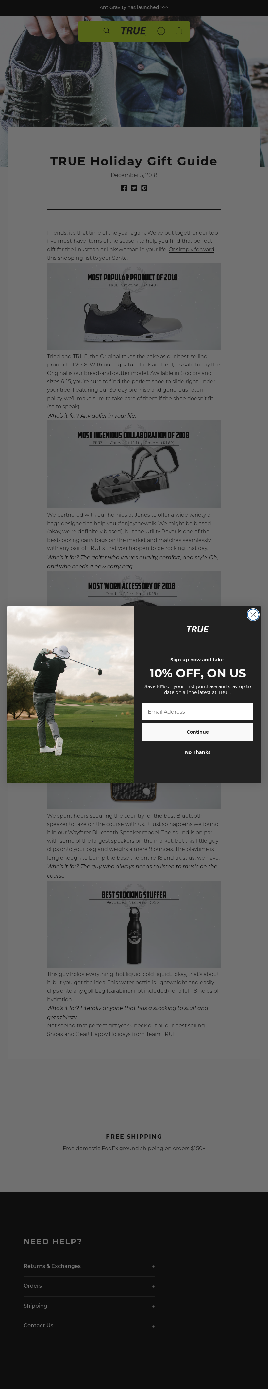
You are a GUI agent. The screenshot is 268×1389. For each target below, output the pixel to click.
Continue (198, 732)
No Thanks (197, 752)
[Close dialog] (253, 614)
